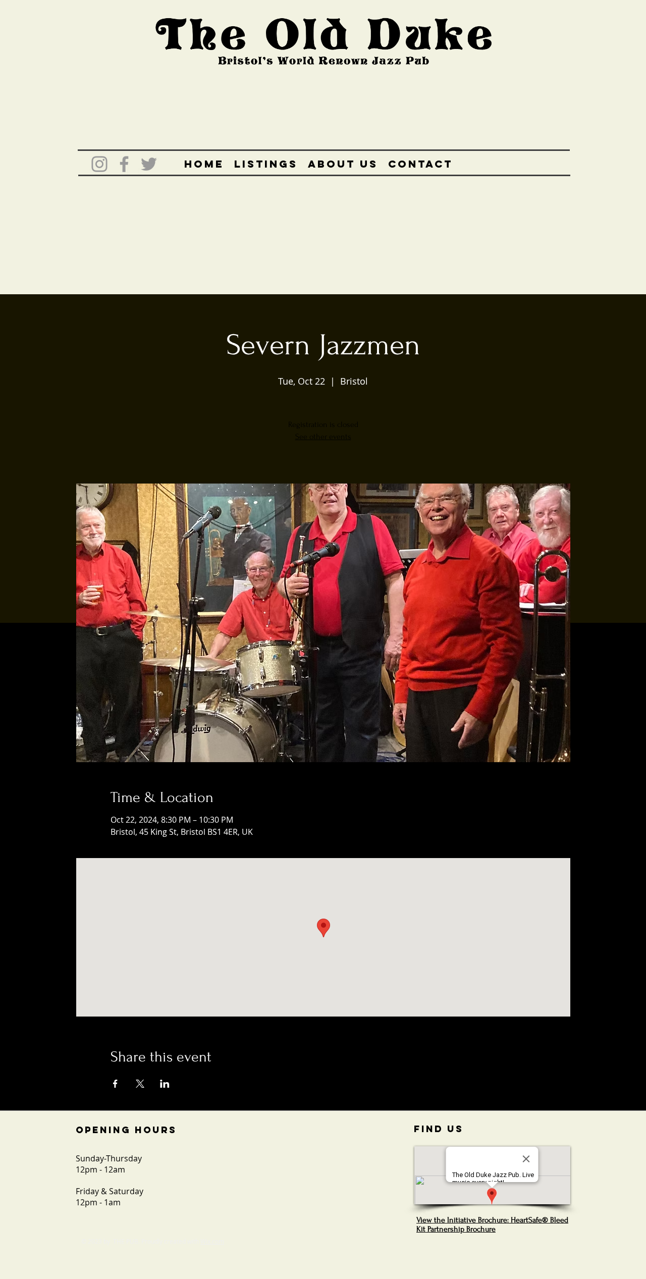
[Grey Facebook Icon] (124, 164)
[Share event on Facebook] (115, 1084)
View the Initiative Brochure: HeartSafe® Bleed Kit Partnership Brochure (492, 1224)
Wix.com (212, 1241)
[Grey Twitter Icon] (148, 164)
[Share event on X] (140, 1084)
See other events (323, 436)
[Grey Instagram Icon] (99, 164)
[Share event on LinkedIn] (165, 1084)
